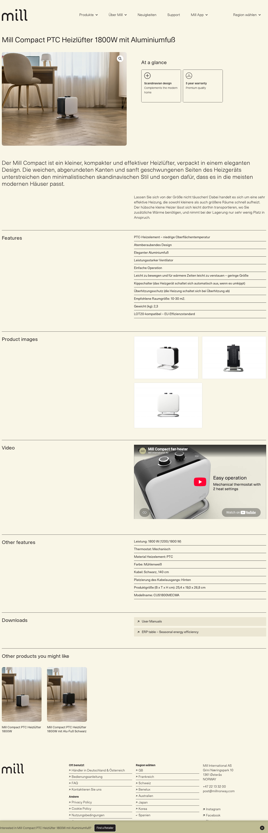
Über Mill (116, 15)
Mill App (197, 15)
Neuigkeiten (147, 15)
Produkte (86, 15)
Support (173, 15)
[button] (200, 621)
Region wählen (245, 15)
